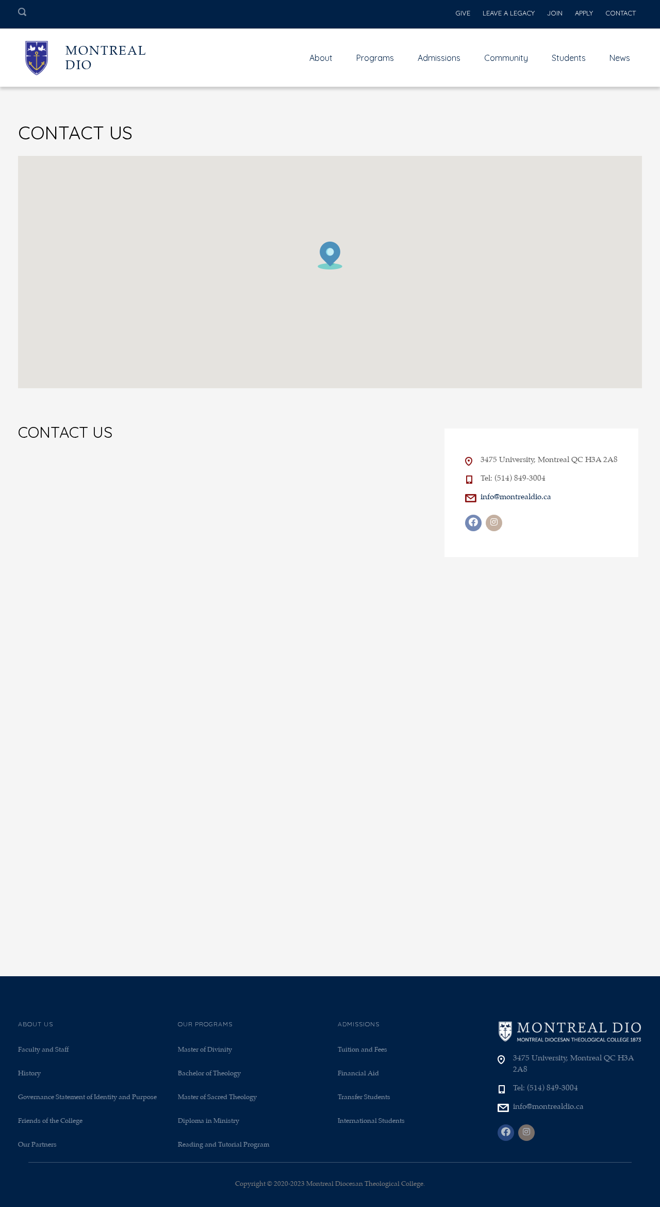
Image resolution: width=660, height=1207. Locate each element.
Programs (375, 58)
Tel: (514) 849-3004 (513, 478)
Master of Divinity (205, 1050)
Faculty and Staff (43, 1050)
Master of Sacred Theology (217, 1097)
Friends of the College (50, 1121)
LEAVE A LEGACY (509, 13)
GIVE (462, 13)
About (321, 58)
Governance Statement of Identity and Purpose (87, 1097)
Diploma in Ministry (208, 1121)
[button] (330, 255)
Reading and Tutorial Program (223, 1145)
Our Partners (37, 1145)
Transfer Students (364, 1097)
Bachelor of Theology (209, 1073)
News (619, 58)
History (29, 1073)
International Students (371, 1121)
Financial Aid (358, 1073)
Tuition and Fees (362, 1050)
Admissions (439, 58)
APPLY (584, 13)
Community (506, 58)
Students (569, 58)
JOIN (555, 13)
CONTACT (620, 13)
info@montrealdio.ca (516, 497)
